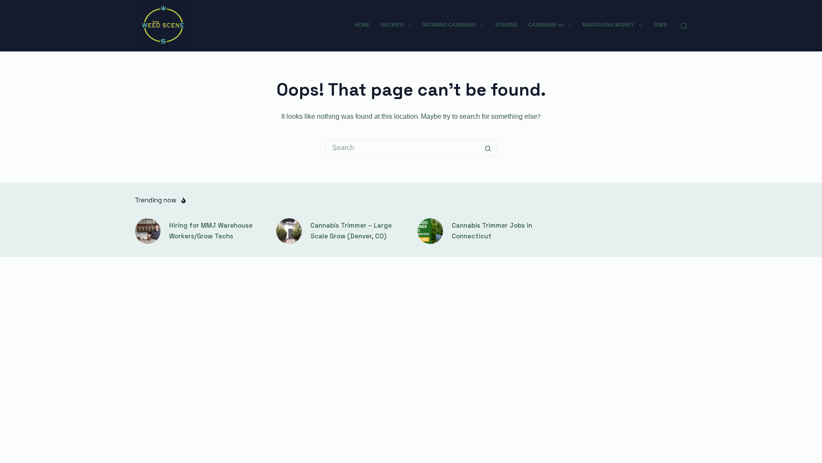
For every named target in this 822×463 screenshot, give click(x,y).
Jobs (660, 25)
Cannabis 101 (546, 25)
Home (362, 25)
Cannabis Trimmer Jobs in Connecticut (492, 230)
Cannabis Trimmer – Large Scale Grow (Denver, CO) (351, 230)
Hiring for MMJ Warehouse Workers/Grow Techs (211, 230)
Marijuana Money (608, 25)
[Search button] (488, 148)
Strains (506, 25)
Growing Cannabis (449, 25)
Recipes (392, 25)
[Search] (684, 26)
